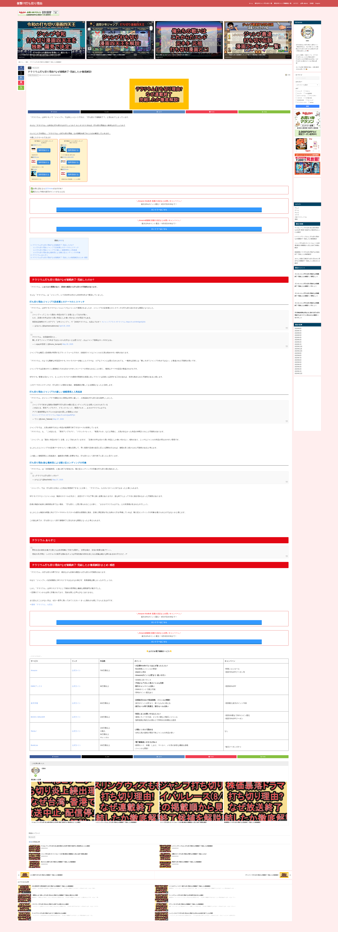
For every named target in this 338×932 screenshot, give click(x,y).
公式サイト (76, 670)
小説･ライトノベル (301, 217)
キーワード (299, 75)
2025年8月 (298, 355)
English (317, 3)
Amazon (34, 670)
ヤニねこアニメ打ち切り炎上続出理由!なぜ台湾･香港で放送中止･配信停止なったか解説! (307, 230)
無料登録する (43, 150)
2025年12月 (298, 346)
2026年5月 (298, 335)
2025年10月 (298, 351)
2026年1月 (298, 344)
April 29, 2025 (64, 326)
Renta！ (34, 731)
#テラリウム (121, 322)
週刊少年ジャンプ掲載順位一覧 (282, 3)
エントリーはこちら (159, 210)
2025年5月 (298, 362)
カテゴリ (295, 3)
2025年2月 (298, 369)
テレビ (297, 212)
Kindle (35, 169)
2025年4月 (298, 364)
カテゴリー (299, 81)
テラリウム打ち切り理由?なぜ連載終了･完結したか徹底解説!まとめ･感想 (59, 257)
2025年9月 (298, 353)
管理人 (313, 276)
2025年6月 (298, 360)
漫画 (29, 67)
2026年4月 (298, 337)
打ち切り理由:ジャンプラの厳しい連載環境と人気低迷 (55, 250)
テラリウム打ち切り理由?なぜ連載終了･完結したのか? (52, 245)
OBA (289, 75)
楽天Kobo (36, 157)
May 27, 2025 (58, 419)
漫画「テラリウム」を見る (42, 604)
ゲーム (297, 210)
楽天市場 (34, 703)
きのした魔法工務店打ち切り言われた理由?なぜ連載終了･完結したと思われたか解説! (307, 261)
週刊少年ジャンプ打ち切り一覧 (263, 3)
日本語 (311, 3)
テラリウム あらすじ (39, 255)
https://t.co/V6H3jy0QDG (135, 322)
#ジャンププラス (108, 322)
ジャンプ (36, 67)
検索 (307, 106)
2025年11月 (298, 349)
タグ (297, 88)
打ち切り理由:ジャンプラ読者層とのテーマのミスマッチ (56, 247)
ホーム (251, 3)
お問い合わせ (304, 3)
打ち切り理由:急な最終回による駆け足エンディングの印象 (56, 252)
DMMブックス (36, 686)
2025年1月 (298, 371)
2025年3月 (298, 366)
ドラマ (297, 215)
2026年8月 (298, 328)
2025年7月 (298, 357)
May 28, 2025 (67, 344)
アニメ (297, 208)
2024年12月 (298, 373)
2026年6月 (298, 333)
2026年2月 (298, 342)
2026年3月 (298, 339)
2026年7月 (298, 330)
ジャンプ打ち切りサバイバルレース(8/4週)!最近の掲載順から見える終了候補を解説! (307, 245)
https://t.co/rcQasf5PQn (65, 415)
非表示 (61, 240)
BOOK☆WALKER (68, 157)
